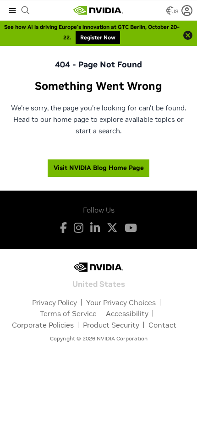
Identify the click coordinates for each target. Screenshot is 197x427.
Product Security (111, 324)
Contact (162, 324)
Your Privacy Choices (121, 302)
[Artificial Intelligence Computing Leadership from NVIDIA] (98, 10)
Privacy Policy (54, 302)
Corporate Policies (43, 324)
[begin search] (25, 10)
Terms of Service (68, 313)
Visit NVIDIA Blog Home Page (99, 168)
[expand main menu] (12, 10)
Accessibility (127, 313)
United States (98, 283)
